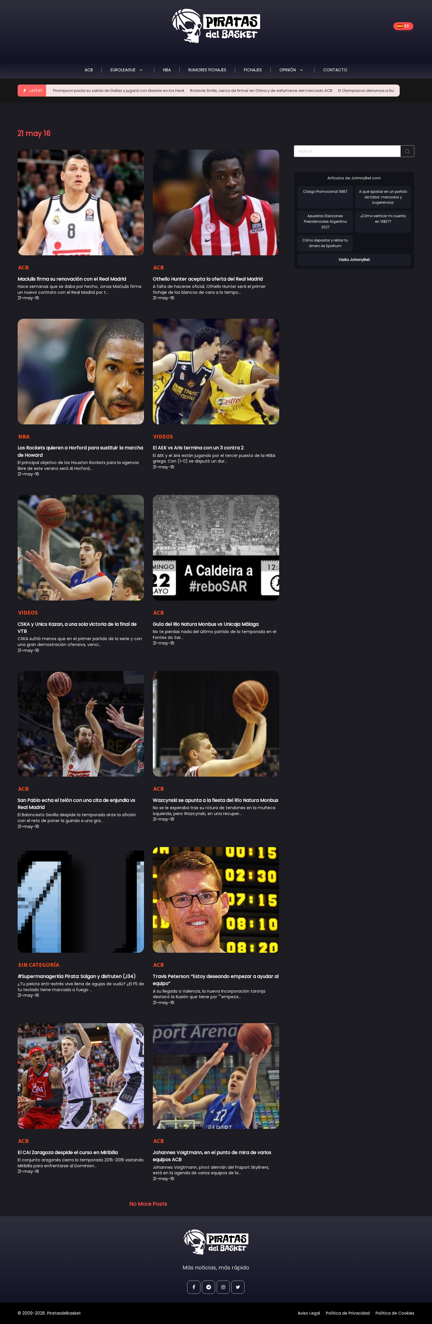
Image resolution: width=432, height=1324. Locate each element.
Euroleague (123, 70)
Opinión (288, 70)
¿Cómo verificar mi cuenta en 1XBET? (383, 219)
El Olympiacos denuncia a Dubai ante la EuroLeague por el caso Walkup (363, 90)
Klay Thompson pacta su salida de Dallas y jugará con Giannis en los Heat (70, 90)
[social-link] (193, 1287)
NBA (167, 70)
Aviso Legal (309, 1313)
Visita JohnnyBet (354, 259)
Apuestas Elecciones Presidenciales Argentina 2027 (325, 221)
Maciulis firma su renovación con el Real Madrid (72, 279)
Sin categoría (38, 964)
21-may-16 (28, 298)
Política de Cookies (395, 1313)
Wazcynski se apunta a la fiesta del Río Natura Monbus (215, 800)
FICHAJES (253, 70)
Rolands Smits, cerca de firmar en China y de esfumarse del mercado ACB (217, 90)
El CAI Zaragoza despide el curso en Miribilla (68, 1152)
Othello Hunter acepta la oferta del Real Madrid (208, 279)
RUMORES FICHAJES (207, 70)
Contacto (335, 70)
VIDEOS (163, 436)
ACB (89, 70)
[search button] (407, 151)
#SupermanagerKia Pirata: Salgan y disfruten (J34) (77, 976)
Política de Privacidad (348, 1313)
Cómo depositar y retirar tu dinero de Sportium (325, 243)
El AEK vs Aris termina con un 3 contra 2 (198, 447)
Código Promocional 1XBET (325, 191)
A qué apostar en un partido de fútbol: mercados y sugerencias (383, 197)
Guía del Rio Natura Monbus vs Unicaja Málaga (206, 624)
